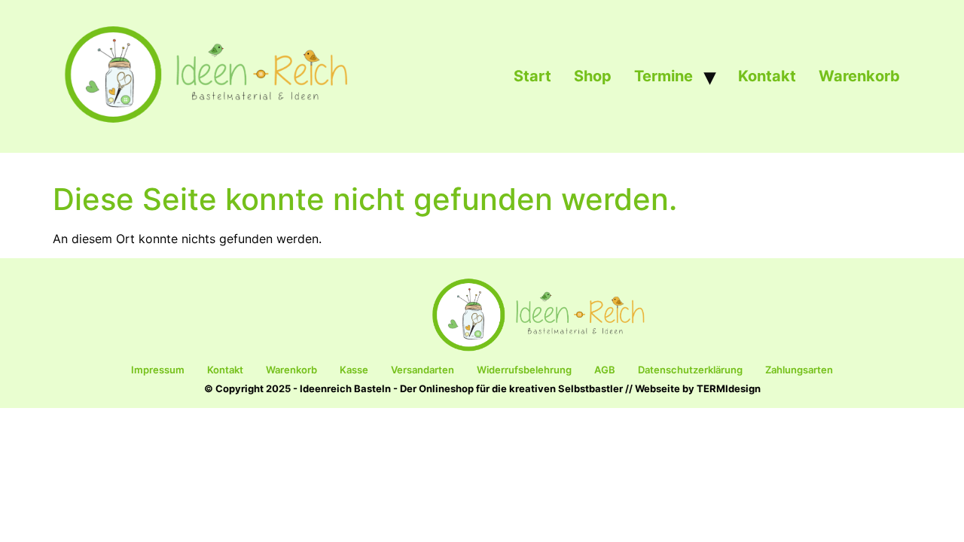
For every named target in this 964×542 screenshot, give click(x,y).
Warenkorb (859, 76)
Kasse (354, 370)
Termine (663, 76)
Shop (593, 76)
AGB (604, 370)
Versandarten (422, 370)
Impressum (158, 370)
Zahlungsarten (799, 370)
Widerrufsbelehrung (524, 370)
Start (532, 76)
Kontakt (767, 76)
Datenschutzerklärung (690, 370)
